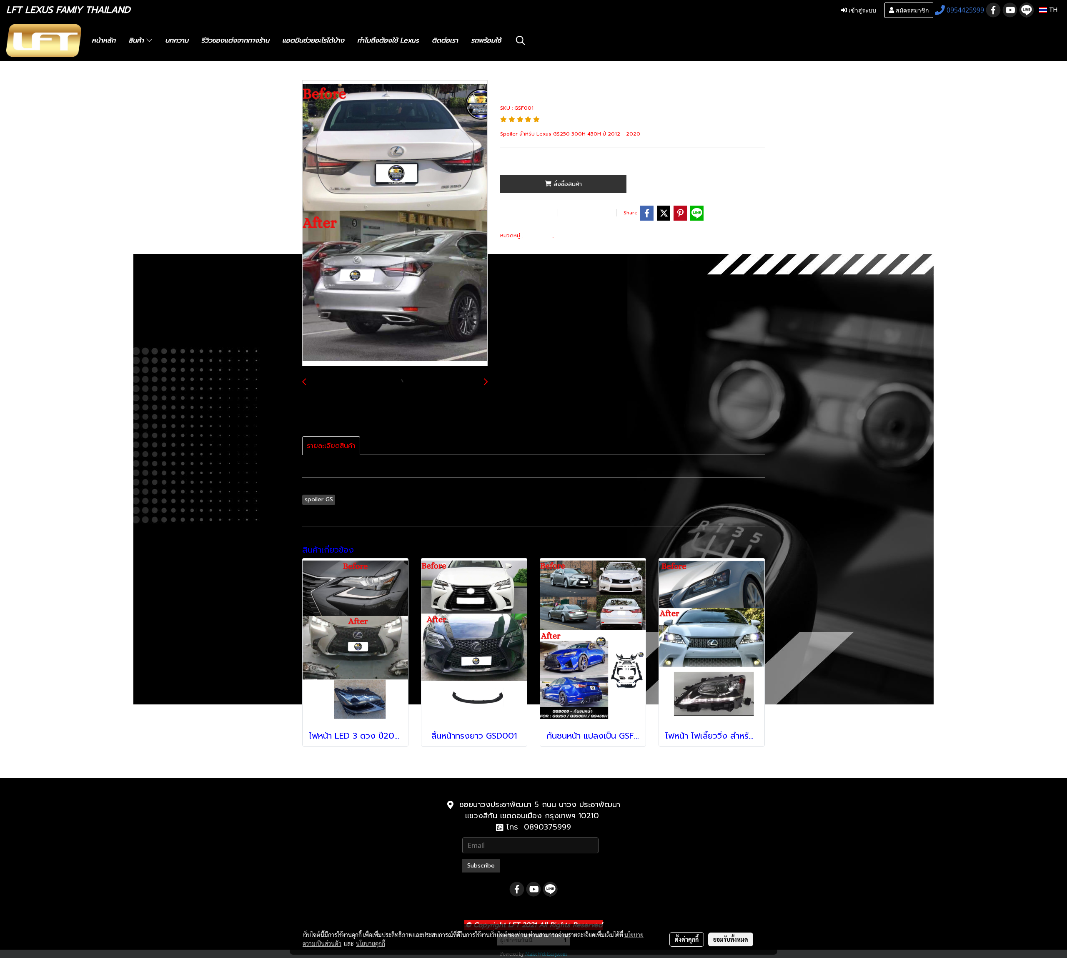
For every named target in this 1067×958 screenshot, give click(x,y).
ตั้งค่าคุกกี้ (687, 939)
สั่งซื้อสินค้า (566, 184)
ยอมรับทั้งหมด (730, 939)
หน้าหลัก (103, 40)
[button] (520, 40)
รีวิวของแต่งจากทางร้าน (235, 40)
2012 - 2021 (574, 235)
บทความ (176, 40)
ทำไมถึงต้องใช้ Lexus (388, 40)
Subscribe (481, 865)
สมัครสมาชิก (911, 9)
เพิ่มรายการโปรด (527, 212)
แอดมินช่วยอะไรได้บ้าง (313, 40)
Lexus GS (538, 235)
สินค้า (137, 40)
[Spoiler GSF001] (395, 223)
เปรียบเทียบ (586, 212)
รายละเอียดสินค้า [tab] (331, 446)
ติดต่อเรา (445, 40)
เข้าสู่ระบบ (861, 9)
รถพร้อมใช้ (486, 40)
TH (1052, 9)
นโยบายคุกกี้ (370, 943)
